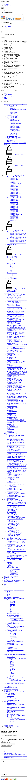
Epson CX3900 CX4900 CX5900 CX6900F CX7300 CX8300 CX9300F (16, 420)
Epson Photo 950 (11, 414)
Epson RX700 (10, 424)
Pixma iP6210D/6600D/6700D (14, 489)
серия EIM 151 (14, 182)
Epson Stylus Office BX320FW (15, 389)
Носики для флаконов (12, 244)
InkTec (8, 587)
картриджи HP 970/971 (13, 535)
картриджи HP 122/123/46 (13, 516)
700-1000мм (13, 636)
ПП (11, 638)
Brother (9, 591)
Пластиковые (13, 619)
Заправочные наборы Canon (11, 581)
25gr (11, 264)
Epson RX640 (10, 422)
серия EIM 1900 (14, 209)
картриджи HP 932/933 (13, 530)
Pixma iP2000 (10, 480)
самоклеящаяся (14, 129)
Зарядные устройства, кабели (14, 698)
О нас (5, 97)
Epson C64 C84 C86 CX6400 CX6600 (16, 361)
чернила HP (13, 220)
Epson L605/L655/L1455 (13, 376)
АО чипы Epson (14, 572)
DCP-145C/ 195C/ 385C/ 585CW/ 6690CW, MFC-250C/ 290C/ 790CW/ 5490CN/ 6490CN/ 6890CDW (16, 551)
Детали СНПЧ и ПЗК (12, 567)
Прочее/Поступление (9, 701)
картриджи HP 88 (11, 513)
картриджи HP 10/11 (12, 537)
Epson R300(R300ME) (12, 407)
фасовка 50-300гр (14, 679)
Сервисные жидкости (12, 278)
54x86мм (12, 601)
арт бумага (13, 113)
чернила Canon (14, 218)
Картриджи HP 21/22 (12, 507)
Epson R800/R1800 (12, 411)
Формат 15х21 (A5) (12, 116)
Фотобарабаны (11, 657)
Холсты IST (10, 140)
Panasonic (12, 669)
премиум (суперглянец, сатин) (18, 124)
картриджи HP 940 (12, 531)
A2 (11, 612)
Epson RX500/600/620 (12, 427)
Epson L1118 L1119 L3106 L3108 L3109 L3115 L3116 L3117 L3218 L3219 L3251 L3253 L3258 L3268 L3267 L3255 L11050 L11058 (15, 313)
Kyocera (12, 668)
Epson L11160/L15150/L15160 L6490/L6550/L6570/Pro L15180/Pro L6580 (16, 308)
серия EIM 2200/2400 (15, 196)
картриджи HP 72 (11, 510)
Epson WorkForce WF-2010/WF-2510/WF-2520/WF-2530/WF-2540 (15, 401)
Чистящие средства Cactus (11, 689)
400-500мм (13, 633)
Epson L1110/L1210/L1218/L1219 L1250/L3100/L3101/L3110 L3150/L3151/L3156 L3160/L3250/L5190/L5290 (15, 303)
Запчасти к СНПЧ (15, 569)
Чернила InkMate (19, 175)
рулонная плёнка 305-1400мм (14, 630)
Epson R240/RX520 (12, 406)
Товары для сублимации (10, 687)
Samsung (12, 664)
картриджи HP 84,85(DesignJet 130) (16, 517)
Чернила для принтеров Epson (18, 233)
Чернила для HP (11, 263)
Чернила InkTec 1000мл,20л (14, 238)
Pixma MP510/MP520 (12, 495)
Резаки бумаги (10, 643)
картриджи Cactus (11, 711)
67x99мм (12, 602)
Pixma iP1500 (10, 478)
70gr (11, 259)
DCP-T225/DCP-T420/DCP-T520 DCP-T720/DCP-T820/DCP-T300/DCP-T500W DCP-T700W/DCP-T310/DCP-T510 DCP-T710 (17, 542)
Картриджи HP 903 (12, 528)
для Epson (9, 562)
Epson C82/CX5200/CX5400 (14, 367)
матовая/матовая (14, 120)
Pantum (12, 662)
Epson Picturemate (11, 413)
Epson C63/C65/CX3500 (13, 360)
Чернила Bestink (19, 154)
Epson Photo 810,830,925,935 (14, 381)
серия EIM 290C (14, 179)
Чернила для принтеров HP (17, 236)
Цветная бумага (11, 141)
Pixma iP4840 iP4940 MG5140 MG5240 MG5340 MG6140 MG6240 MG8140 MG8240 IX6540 (17, 466)
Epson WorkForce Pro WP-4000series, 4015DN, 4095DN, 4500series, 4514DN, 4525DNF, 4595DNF (17, 398)
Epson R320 (10, 408)
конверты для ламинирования (15, 641)
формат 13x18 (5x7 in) (12, 115)
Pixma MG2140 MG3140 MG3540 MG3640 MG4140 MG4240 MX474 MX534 (16, 442)
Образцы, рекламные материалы (15, 710)
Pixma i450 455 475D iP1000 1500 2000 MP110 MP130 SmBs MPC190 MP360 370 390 (17, 471)
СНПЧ (5, 560)
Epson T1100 (10, 428)
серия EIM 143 (14, 188)
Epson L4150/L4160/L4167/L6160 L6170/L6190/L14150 (15, 317)
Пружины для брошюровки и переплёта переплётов (14, 615)
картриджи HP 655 (12, 526)
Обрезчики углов (11, 625)
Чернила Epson (19, 165)
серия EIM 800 (14, 186)
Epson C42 (9, 355)
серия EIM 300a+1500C (16, 214)
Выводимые (10, 712)
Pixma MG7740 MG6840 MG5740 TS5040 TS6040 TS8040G (15, 448)
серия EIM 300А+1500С (16, 193)
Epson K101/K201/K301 (13, 375)
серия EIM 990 (14, 203)
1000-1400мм (13, 637)
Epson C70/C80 (11, 365)
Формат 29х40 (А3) (12, 134)
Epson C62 (9, 358)
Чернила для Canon (12, 257)
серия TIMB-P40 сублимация (17, 183)
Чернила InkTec (19, 230)
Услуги (5, 584)
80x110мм (12, 605)
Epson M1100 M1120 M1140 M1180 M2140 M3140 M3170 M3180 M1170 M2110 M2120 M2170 (16, 333)
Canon (8, 592)
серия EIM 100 (14, 189)
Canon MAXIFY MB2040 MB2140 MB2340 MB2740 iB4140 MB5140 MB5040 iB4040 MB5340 (16, 456)
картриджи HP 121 (12, 514)
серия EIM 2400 (14, 210)
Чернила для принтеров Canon (18, 234)
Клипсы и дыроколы (12, 648)
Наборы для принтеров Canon (12, 434)
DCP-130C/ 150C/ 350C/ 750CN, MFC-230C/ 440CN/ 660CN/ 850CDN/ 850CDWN (17, 547)
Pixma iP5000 (10, 485)
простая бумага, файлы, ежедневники (16, 132)
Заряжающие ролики (12, 684)
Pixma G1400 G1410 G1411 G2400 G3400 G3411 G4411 (16, 436)
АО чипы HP (13, 573)
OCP (8, 588)
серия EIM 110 (14, 190)
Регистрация (7, 4)
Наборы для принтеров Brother (12, 538)
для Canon (9, 563)
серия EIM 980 (14, 216)
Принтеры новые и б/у (10, 577)
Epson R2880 (10, 432)
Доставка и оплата (9, 94)
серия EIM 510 (14, 195)
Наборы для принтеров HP (11, 499)
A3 (11, 611)
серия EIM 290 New (15, 192)
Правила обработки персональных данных (15, 754)
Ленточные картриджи (13, 714)
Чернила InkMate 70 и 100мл (14, 177)
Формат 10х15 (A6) (12, 105)
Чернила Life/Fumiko (20, 289)
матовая (12, 106)
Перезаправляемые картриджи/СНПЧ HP (15, 580)
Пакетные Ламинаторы (13, 613)
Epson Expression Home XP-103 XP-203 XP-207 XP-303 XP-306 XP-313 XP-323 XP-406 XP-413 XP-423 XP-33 (17, 370)
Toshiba (12, 673)
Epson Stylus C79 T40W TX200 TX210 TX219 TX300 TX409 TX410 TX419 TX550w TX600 (17, 346)
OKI (11, 672)
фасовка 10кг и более (15, 682)
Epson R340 (10, 410)
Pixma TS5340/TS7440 (13, 450)
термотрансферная (15, 127)
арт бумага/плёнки (15, 130)
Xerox (11, 666)
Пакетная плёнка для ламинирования (17, 599)
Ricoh (11, 676)
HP (7, 595)
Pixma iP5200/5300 (12, 487)
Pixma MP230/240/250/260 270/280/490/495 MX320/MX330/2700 (16, 493)
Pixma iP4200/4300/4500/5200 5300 (16, 484)
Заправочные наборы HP (10, 583)
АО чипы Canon (14, 574)
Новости (6, 93)
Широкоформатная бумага (14, 137)
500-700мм (13, 634)
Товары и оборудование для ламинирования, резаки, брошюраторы (14, 597)
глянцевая (12, 108)
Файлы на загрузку (9, 96)
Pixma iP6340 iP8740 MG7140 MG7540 (17, 468)
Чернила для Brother (12, 256)
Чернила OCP (18, 254)
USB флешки (10, 696)
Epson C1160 (10, 425)
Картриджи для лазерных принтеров (16, 658)
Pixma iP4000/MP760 (12, 482)
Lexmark (12, 675)
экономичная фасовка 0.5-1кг (18, 680)
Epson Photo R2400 (12, 417)
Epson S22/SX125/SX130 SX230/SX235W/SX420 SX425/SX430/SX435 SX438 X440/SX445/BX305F (14, 341)
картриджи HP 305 (12, 509)
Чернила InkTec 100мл (13, 232)
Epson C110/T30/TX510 (13, 354)
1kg (11, 270)
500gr (11, 268)
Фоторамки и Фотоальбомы (11, 690)
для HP (9, 565)
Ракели (9, 686)
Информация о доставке (10, 753)
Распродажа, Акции (9, 652)
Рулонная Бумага (14, 718)
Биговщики (10, 647)
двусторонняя (13, 112)
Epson (8, 594)
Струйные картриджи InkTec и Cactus (14, 590)
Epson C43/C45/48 (11, 357)
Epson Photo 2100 (11, 415)
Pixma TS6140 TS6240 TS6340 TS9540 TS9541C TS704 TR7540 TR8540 (17, 452)
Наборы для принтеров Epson (11, 293)
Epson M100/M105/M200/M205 (15, 379)
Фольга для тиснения (12, 627)
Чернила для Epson (12, 273)
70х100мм (12, 604)
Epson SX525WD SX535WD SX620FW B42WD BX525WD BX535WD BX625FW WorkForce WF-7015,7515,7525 (17, 392)
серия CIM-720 (14, 185)
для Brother (10, 566)
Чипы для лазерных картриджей (15, 683)
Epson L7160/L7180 (12, 378)
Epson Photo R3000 (12, 418)
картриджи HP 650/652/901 (14, 524)
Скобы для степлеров (12, 629)
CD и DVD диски (11, 694)
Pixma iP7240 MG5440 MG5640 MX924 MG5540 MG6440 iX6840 (15, 438)
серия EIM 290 (14, 202)
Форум (5, 98)
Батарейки (9, 697)
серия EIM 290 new (15, 204)
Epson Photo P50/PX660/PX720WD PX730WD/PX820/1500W (16, 337)
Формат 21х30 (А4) (12, 118)
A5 (11, 608)
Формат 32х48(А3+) (12, 136)
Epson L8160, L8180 (12, 330)
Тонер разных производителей (15, 678)
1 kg (11, 261)
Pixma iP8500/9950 (12, 491)
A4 (11, 609)
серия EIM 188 (14, 207)
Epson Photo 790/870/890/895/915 (15, 382)
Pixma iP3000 (10, 481)
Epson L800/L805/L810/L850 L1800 (16, 328)
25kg (11, 271)
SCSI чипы (13, 570)
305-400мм (13, 631)
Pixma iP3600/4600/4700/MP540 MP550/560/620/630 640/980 (15, 462)
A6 (11, 606)
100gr (11, 260)
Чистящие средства (9, 585)
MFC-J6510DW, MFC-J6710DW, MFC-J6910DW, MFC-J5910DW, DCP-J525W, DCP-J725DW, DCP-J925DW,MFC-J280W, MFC (17, 557)
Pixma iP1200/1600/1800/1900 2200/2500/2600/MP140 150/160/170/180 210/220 (14, 476)
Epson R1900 (10, 429)
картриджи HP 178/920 (13, 523)
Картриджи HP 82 (11, 512)
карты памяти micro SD (13, 700)
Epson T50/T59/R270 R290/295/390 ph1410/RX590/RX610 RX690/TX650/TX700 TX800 (16, 350)
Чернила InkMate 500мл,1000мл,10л (16, 197)
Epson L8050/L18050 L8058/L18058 (16, 329)
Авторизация (7, 5)
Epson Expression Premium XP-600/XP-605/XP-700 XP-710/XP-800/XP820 (17, 373)
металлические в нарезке (16, 618)
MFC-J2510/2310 (11, 553)
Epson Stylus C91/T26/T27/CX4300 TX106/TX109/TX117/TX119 (16, 387)
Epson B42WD (10, 353)
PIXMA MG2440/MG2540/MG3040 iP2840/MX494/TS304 (16, 445)
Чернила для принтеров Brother (18, 237)
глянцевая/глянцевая (15, 123)
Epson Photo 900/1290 (12, 383)
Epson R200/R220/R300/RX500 (15, 385)
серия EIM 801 (14, 178)
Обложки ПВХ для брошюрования (16, 626)
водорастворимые (11, 290)
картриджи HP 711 (12, 527)
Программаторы (8, 579)
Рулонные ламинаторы (13, 623)
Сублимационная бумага (13, 138)
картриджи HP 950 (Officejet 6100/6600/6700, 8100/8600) (14, 533)
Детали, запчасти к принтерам (12, 576)
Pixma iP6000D (11, 488)
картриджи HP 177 (12, 521)
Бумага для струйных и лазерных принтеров (15, 104)
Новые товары (11, 703)
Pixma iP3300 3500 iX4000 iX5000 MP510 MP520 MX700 (16, 459)
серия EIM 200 (14, 181)
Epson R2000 (10, 431)
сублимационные (11, 291)
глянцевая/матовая (15, 126)
